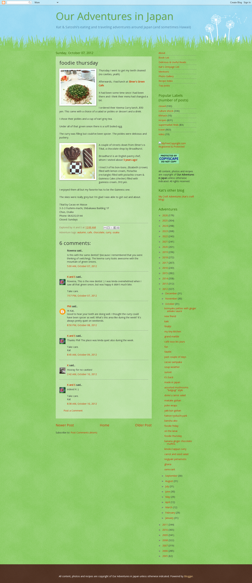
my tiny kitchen (172, 331)
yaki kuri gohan (172, 410)
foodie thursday (173, 436)
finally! (167, 326)
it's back (168, 377)
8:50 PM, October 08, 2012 (82, 325)
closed (162, 106)
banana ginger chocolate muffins (178, 442)
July (167, 486)
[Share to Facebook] (115, 227)
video (162, 134)
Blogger (188, 576)
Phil (69, 306)
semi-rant (169, 469)
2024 (165, 225)
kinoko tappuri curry (175, 449)
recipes (162, 120)
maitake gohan (172, 400)
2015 (165, 273)
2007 (165, 545)
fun (166, 346)
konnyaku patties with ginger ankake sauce (180, 310)
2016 (165, 267)
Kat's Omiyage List (169, 66)
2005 (165, 556)
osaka (116, 232)
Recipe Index (166, 81)
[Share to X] (111, 227)
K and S (71, 276)
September (171, 475)
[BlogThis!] (108, 227)
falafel (167, 351)
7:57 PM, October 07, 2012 (82, 295)
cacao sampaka (173, 362)
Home (104, 425)
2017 (165, 262)
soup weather (172, 367)
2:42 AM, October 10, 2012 (82, 374)
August (169, 481)
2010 (165, 529)
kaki (166, 321)
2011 (165, 524)
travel (162, 129)
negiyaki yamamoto (175, 459)
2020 (165, 247)
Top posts (164, 85)
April (168, 502)
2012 (165, 289)
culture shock (166, 111)
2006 (165, 550)
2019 (165, 252)
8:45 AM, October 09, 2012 (82, 354)
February (170, 512)
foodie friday (171, 425)
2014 (165, 278)
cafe (89, 232)
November (171, 298)
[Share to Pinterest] (118, 227)
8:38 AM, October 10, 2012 (82, 403)
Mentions (164, 71)
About (162, 53)
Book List (164, 57)
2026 (165, 215)
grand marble (171, 336)
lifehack (163, 115)
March (169, 507)
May (168, 496)
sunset (168, 372)
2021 (165, 241)
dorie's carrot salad (175, 395)
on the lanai (170, 431)
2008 (165, 540)
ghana (167, 464)
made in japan (172, 382)
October (170, 303)
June (168, 491)
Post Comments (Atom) (84, 432)
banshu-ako (170, 420)
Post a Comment (73, 410)
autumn (81, 232)
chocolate (98, 232)
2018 (165, 257)
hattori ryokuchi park (175, 415)
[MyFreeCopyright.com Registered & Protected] (177, 146)
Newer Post (65, 425)
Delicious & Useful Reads (172, 62)
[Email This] (105, 227)
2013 (165, 283)
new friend (170, 316)
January (169, 518)
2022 (165, 236)
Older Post (143, 425)
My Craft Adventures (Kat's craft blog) (176, 198)
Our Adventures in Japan (114, 16)
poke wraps (170, 405)
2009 (165, 535)
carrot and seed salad (176, 454)
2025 (165, 220)
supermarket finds (169, 124)
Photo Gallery (166, 76)
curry (108, 232)
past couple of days (175, 356)
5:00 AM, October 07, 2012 (82, 266)
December (171, 293)
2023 (165, 231)
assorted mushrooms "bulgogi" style (176, 389)
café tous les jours (174, 341)
